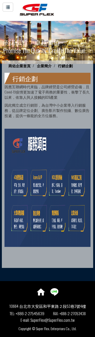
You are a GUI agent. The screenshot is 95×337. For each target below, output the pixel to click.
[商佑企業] (34, 9)
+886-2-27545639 (30, 313)
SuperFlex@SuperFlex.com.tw (52, 320)
